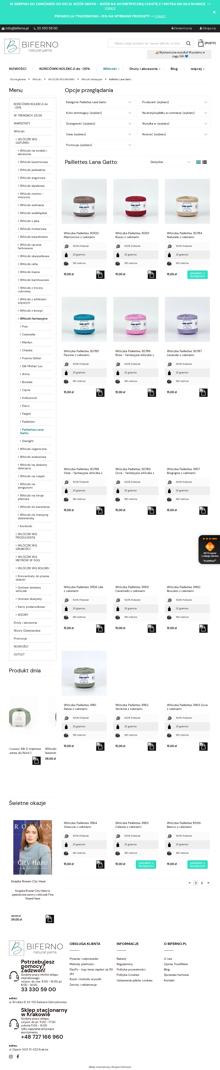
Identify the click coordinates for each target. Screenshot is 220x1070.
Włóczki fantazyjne (33, 318)
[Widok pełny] (204, 162)
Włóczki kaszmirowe (34, 162)
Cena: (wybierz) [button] (76, 134)
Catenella (28, 334)
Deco (25, 406)
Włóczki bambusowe (34, 280)
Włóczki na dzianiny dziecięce (32, 466)
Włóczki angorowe (32, 178)
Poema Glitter (31, 358)
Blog (167, 969)
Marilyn (27, 342)
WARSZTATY (22, 123)
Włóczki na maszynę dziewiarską (33, 516)
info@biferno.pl (17, 28)
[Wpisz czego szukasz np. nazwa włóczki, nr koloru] (188, 43)
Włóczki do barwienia (35, 507)
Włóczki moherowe (33, 229)
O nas (168, 959)
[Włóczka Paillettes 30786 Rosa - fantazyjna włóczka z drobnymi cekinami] (135, 319)
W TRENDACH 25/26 (28, 115)
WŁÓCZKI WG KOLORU (33, 568)
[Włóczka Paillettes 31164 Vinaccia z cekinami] (84, 791)
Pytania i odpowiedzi (84, 959)
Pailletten (28, 422)
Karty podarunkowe (31, 607)
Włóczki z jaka (29, 221)
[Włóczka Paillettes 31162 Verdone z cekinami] (135, 673)
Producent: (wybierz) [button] (155, 102)
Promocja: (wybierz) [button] (79, 145)
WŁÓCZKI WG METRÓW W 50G (28, 558)
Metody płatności (82, 964)
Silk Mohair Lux (32, 366)
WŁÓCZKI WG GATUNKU (26, 141)
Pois (25, 326)
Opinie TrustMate (176, 964)
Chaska (27, 350)
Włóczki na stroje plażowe (31, 497)
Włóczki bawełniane (34, 237)
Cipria (26, 390)
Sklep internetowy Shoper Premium (110, 1067)
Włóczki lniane (30, 272)
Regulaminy (125, 964)
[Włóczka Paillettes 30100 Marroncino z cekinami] (84, 201)
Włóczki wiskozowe (33, 457)
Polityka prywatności (131, 969)
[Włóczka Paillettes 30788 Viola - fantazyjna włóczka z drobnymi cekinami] (84, 437)
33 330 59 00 (47, 28)
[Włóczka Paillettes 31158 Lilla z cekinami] (84, 555)
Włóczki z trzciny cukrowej (30, 289)
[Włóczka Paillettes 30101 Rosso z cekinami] (135, 201)
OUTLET (19, 654)
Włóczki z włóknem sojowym (32, 301)
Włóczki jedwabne (32, 170)
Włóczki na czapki (32, 476)
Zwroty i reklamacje (83, 985)
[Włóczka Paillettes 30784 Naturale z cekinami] (187, 201)
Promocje (20, 638)
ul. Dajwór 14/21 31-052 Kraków (28, 1049)
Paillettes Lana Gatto (32, 431)
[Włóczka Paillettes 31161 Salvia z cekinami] (84, 673)
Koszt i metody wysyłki (85, 979)
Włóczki (19, 131)
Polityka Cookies (128, 975)
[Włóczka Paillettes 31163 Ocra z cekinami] (187, 673)
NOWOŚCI (21, 646)
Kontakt (169, 980)
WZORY (23, 615)
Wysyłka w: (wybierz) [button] (155, 123)
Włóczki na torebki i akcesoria (32, 152)
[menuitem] (21, 68)
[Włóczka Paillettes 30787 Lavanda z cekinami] (187, 319)
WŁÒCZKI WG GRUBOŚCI (26, 547)
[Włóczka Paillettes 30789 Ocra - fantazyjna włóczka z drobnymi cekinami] (135, 437)
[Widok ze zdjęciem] (198, 162)
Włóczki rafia (29, 264)
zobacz (110, 8)
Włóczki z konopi (31, 310)
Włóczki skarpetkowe (34, 256)
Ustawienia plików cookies (135, 980)
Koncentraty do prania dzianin (32, 577)
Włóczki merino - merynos (31, 195)
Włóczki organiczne (33, 449)
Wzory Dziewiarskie (27, 630)
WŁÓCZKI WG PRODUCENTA (26, 535)
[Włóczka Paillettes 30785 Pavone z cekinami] (84, 319)
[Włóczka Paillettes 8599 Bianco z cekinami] (187, 791)
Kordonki (26, 526)
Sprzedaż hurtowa (176, 975)
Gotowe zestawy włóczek (28, 589)
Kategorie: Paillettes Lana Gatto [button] (86, 102)
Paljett (26, 414)
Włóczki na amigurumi (26, 485)
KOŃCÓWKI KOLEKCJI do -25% (31, 105)
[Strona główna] (31, 46)
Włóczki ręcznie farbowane (29, 246)
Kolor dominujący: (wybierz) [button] (84, 113)
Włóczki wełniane (32, 205)
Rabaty (122, 959)
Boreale (27, 382)
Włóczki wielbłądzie (33, 213)
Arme (26, 374)
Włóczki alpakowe (32, 186)
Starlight (28, 441)
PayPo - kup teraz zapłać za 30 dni (91, 971)
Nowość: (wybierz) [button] (154, 134)
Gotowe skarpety (30, 599)
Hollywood (29, 398)
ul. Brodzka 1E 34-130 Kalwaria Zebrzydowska (38, 1002)
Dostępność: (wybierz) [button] (80, 123)
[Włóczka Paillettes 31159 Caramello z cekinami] (135, 555)
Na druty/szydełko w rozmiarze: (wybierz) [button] (168, 113)
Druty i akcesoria (25, 623)
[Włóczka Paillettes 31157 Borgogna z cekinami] (187, 437)
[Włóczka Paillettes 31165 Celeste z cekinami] (135, 791)
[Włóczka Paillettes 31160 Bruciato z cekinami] (187, 555)
